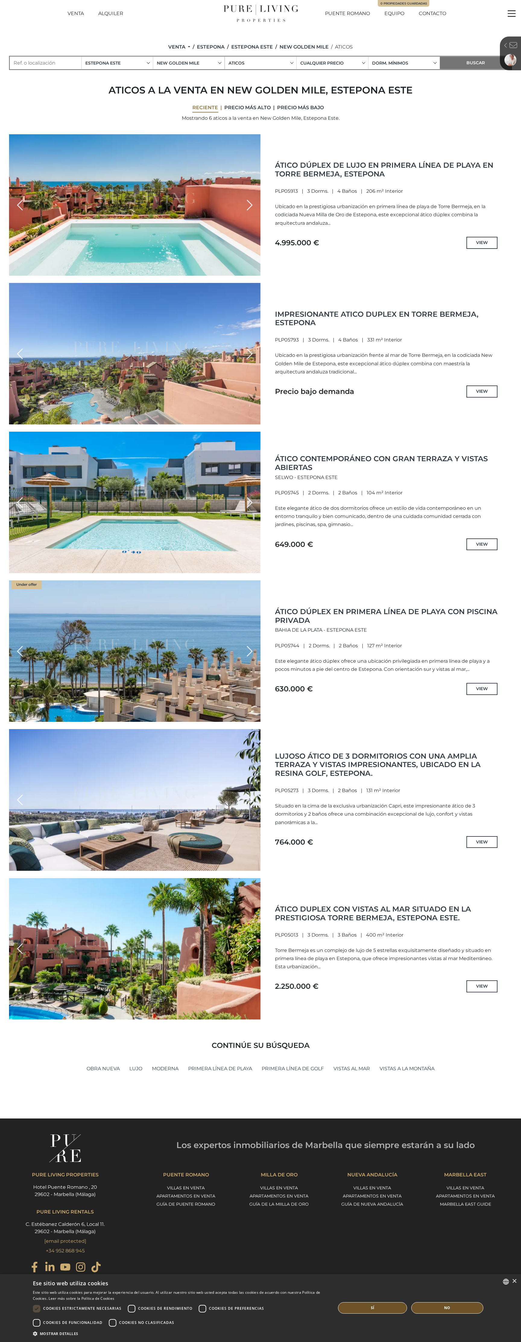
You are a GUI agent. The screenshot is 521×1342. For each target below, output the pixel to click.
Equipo (394, 13)
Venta (76, 13)
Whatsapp (377, 115)
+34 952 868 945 (65, 1251)
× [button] (514, 1281)
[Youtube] (65, 1268)
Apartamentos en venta (185, 1196)
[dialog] (260, 1308)
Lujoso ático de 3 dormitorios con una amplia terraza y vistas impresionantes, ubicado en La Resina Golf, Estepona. (378, 765)
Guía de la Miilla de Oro (279, 1204)
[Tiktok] (96, 1268)
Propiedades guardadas (403, 3)
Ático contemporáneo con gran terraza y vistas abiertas (381, 463)
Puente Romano (347, 13)
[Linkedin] (50, 1268)
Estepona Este (252, 47)
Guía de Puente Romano (185, 1204)
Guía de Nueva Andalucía (372, 1204)
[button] (20, 205)
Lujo (135, 1068)
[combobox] (117, 63)
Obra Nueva (103, 1068)
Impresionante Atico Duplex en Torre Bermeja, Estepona (376, 318)
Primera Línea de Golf (293, 1068)
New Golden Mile (304, 47)
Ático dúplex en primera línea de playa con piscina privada (386, 616)
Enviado (468, 155)
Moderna (165, 1068)
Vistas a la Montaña (407, 1068)
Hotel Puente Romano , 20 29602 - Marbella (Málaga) (65, 1190)
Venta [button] (177, 47)
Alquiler (110, 13)
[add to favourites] (254, 270)
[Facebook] (34, 1268)
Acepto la (464, 125)
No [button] (447, 1307)
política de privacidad (475, 125)
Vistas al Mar (351, 1068)
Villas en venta (186, 1188)
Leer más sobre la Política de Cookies (81, 1298)
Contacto (432, 13)
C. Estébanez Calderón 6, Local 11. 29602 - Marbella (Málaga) (65, 1227)
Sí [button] (372, 1307)
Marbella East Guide (465, 1204)
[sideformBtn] (347, 44)
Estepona (211, 47)
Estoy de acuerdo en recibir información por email (459, 137)
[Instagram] (80, 1268)
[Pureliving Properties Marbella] (260, 14)
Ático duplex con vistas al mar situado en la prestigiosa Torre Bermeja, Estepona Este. (373, 913)
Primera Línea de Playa (220, 1068)
